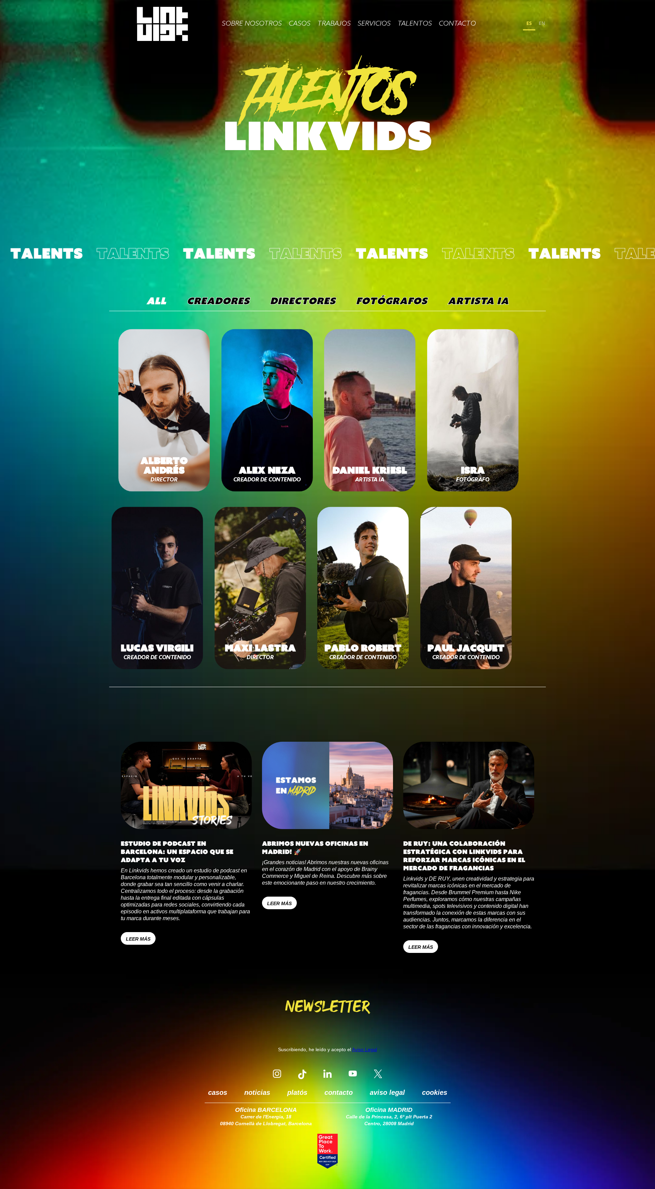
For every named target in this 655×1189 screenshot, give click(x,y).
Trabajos (334, 24)
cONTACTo (457, 24)
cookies (434, 1092)
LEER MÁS (138, 939)
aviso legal (387, 1092)
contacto (338, 1092)
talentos (414, 24)
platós (297, 1092)
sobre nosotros (252, 24)
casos (299, 24)
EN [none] (542, 23)
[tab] (156, 300)
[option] (542, 24)
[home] (162, 23)
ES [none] (529, 23)
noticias (257, 1092)
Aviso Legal (364, 1049)
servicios (374, 24)
